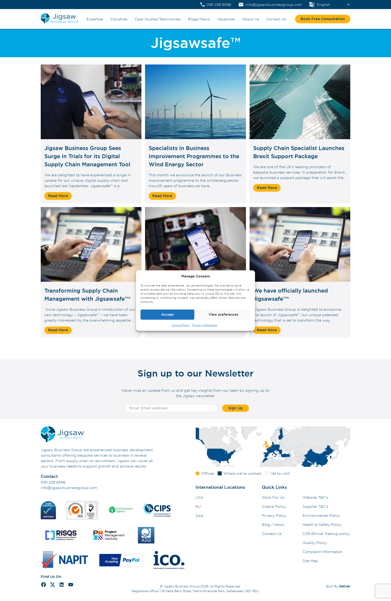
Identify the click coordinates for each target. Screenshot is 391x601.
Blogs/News (199, 19)
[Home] (60, 22)
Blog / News (273, 524)
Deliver (344, 586)
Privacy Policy (274, 515)
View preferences (223, 314)
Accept (167, 314)
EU (198, 506)
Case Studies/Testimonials (158, 19)
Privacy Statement (204, 325)
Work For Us (273, 497)
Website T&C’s (315, 497)
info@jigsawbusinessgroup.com (69, 487)
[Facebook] (43, 585)
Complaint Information (322, 551)
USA (199, 497)
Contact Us (276, 19)
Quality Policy (315, 542)
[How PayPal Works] (121, 561)
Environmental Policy (321, 515)
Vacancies (226, 19)
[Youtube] (71, 585)
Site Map (310, 560)
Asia (199, 515)
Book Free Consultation (322, 19)
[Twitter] (52, 585)
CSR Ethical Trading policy (326, 533)
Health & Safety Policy (322, 524)
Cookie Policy (181, 325)
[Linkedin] (61, 585)
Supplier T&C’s (315, 506)
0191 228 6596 (53, 482)
